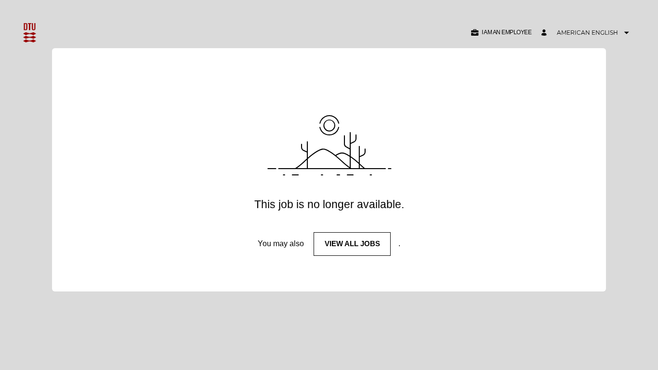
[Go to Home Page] (29, 32)
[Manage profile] (545, 33)
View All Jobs (352, 243)
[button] (501, 32)
